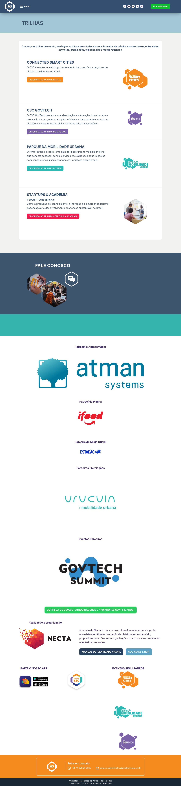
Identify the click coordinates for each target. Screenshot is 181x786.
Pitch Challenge (104, 53)
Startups (100, 38)
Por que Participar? (78, 50)
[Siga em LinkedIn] (137, 6)
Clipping (156, 43)
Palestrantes (19, 38)
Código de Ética (132, 41)
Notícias (156, 45)
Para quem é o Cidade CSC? (48, 39)
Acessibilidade (131, 55)
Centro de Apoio (132, 57)
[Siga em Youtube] (141, 6)
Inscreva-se (160, 6)
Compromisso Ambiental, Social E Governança (134, 46)
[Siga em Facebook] (124, 6)
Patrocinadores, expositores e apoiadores (77, 43)
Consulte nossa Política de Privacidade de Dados (90, 781)
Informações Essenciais (130, 37)
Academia (101, 41)
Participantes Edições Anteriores (78, 56)
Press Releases (160, 41)
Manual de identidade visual (101, 651)
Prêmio (100, 50)
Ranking (100, 45)
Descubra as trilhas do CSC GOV (47, 132)
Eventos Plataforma (51, 43)
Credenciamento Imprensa (160, 37)
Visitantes (101, 36)
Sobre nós (45, 36)
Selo (98, 48)
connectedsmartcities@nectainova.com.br (120, 768)
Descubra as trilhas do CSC (45, 80)
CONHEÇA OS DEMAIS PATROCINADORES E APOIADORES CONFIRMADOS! (90, 609)
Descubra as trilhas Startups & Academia (53, 216)
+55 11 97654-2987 (81, 768)
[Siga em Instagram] (133, 6)
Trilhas (15, 43)
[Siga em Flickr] (129, 6)
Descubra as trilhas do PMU (45, 168)
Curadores (18, 41)
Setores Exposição (78, 53)
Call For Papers (104, 43)
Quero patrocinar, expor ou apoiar (77, 37)
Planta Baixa (74, 48)
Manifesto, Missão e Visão (134, 51)
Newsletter (157, 48)
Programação (19, 36)
